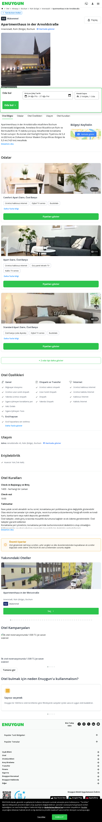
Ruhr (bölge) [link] (34, 9)
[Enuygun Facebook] (79, 724)
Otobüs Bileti (8, 759)
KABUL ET (59, 817)
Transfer (6, 766)
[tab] (7, 116)
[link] (2, 8)
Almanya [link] (15, 9)
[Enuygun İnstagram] (84, 724)
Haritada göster (87, 134)
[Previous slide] (5, 178)
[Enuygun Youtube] (98, 724)
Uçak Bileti (7, 752)
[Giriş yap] (92, 3)
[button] (51, 59)
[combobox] (49, 96)
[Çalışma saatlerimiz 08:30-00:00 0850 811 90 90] (86, 2)
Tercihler (41, 817)
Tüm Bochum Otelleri (13, 13)
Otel (4, 755)
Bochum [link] (24, 9)
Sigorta (5, 773)
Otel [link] (7, 9)
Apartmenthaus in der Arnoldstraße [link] (65, 9)
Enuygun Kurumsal (10, 776)
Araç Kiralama (8, 762)
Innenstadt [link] (46, 9)
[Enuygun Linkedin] (93, 724)
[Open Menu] (98, 3)
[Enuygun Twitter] (88, 724)
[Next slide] (96, 178)
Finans (5, 769)
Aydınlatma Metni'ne (53, 807)
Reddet (84, 807)
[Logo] (13, 3)
